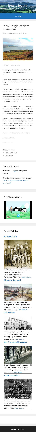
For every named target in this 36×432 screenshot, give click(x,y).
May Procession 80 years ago (15, 342)
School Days (9, 150)
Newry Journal (18, 5)
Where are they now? (12, 280)
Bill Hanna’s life (10, 236)
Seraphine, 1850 (11, 153)
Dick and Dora (9, 313)
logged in (16, 171)
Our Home (9, 156)
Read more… (26, 277)
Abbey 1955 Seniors (11, 375)
